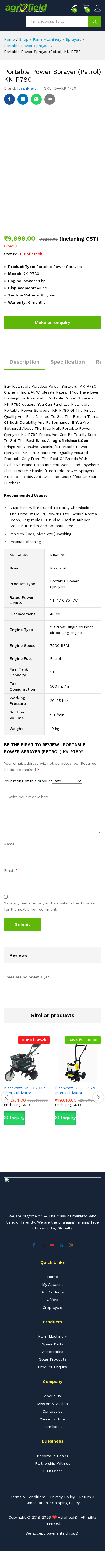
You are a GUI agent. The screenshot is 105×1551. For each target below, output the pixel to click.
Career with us (53, 1419)
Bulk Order (52, 1471)
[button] (65, 1079)
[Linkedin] (61, 1245)
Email (11, 870)
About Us (52, 1396)
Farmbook (52, 1426)
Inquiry (17, 1117)
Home (52, 1277)
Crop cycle (52, 1307)
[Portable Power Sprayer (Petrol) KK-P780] (9, 99)
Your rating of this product (28, 781)
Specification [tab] (67, 361)
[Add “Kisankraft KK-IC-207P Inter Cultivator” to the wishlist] (39, 1079)
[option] (26, 1087)
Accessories (52, 1352)
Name (11, 844)
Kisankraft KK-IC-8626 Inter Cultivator (75, 1090)
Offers (52, 1299)
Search (94, 21)
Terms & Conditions (28, 1497)
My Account (52, 1284)
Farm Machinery (52, 1336)
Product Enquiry (52, 1367)
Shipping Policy (66, 1503)
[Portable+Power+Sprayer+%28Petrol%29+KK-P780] (23, 99)
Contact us (52, 1411)
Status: (10, 254)
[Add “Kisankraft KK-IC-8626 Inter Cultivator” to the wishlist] (90, 1079)
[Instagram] (71, 1245)
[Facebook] (33, 1245)
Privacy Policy (62, 1497)
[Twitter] (43, 1245)
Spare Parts (52, 1344)
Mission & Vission (52, 1404)
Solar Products (52, 1359)
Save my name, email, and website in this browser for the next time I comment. (50, 906)
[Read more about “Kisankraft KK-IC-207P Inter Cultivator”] (14, 1079)
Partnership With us (52, 1463)
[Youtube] (52, 1245)
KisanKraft (26, 88)
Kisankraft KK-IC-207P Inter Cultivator (24, 1090)
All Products (52, 1292)
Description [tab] (24, 361)
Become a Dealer (52, 1456)
